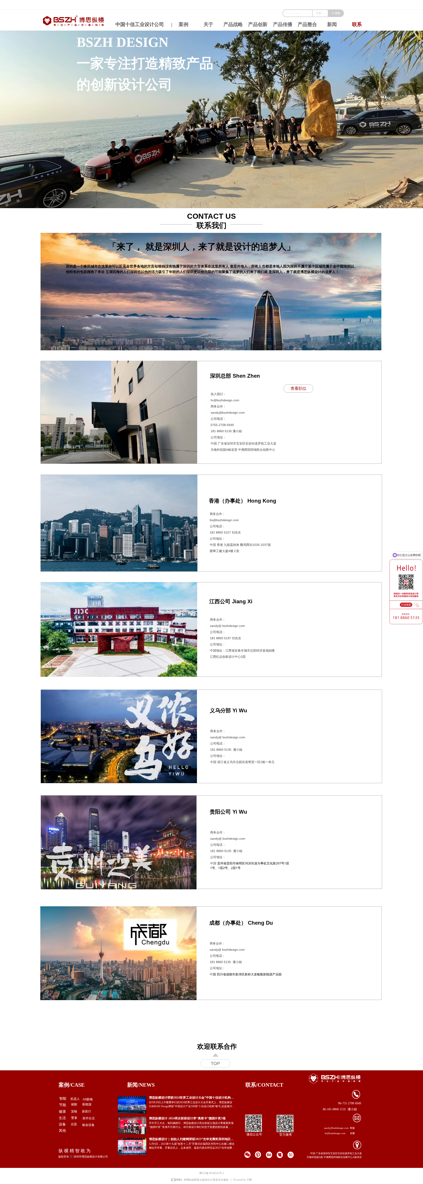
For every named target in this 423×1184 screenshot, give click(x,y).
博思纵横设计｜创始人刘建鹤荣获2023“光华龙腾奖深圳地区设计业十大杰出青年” (191, 1139)
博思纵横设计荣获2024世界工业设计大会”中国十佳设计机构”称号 (190, 1097)
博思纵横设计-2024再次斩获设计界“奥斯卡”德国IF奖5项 (187, 1118)
